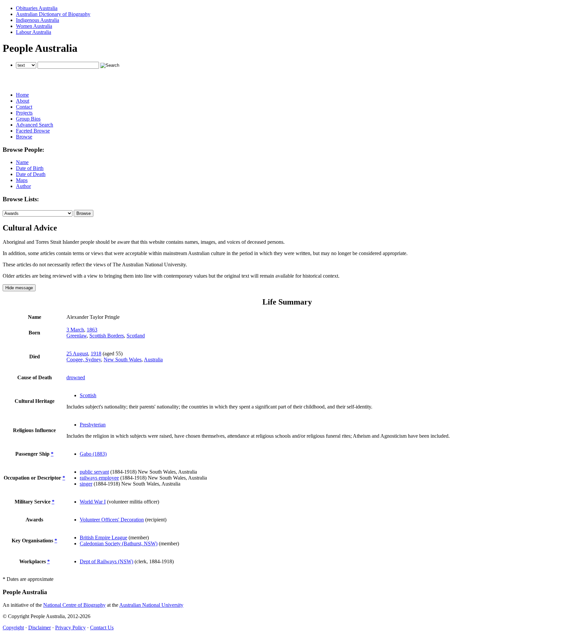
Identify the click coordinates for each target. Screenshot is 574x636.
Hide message (19, 287)
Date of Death (31, 174)
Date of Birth (30, 168)
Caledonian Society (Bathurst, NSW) (118, 543)
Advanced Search (34, 125)
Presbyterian (93, 424)
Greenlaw (76, 335)
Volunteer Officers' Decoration (112, 519)
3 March (75, 329)
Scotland (136, 335)
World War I (93, 501)
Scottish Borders (106, 335)
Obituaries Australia (36, 8)
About (22, 101)
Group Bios (28, 119)
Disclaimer (39, 627)
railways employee (99, 478)
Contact (24, 107)
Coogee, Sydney (83, 359)
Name (22, 162)
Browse (24, 136)
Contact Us (102, 627)
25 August (77, 353)
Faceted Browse (33, 131)
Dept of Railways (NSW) (106, 561)
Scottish (88, 395)
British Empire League (103, 537)
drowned (75, 377)
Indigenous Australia (37, 20)
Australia (153, 359)
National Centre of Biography (74, 605)
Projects (24, 113)
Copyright (13, 627)
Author (23, 186)
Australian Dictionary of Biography (53, 14)
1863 (92, 329)
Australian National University (151, 605)
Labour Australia (33, 32)
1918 (96, 353)
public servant (94, 472)
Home (22, 95)
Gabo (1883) (93, 454)
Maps (22, 180)
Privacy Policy (70, 627)
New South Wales (123, 359)
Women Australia (34, 26)
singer (86, 484)
